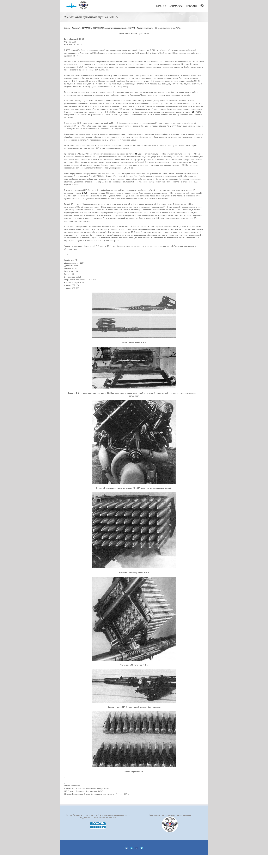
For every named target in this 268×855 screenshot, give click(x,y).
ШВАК (84, 193)
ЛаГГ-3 (158, 154)
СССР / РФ (131, 28)
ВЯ (193, 112)
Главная (67, 28)
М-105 (138, 154)
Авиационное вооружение (115, 28)
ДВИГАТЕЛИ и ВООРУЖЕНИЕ (93, 28)
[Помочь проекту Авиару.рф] (98, 822)
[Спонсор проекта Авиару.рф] (170, 824)
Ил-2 (169, 126)
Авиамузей (76, 28)
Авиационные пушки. (145, 28)
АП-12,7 (176, 226)
